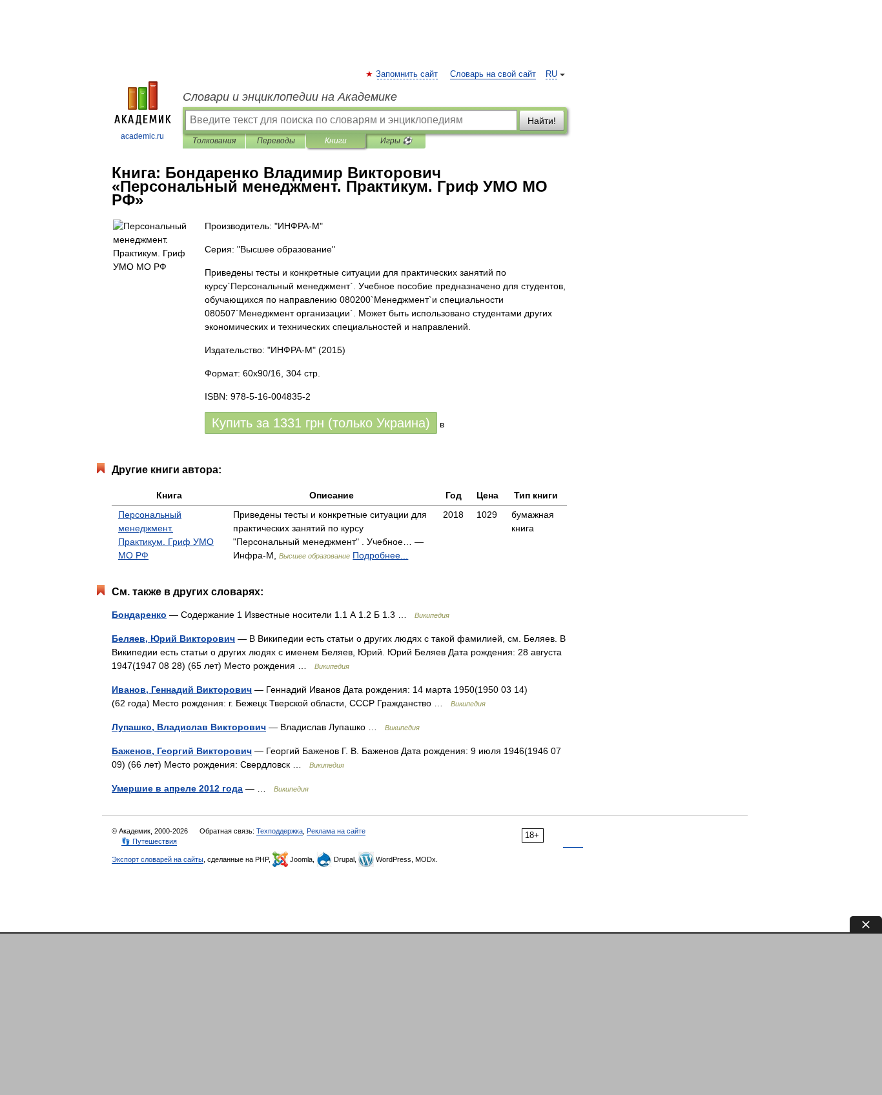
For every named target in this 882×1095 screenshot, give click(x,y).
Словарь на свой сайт (493, 74)
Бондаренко (139, 614)
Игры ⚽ (396, 140)
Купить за (321, 423)
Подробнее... (380, 555)
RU (551, 74)
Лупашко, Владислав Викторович (189, 727)
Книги (336, 140)
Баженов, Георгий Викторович (182, 751)
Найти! (542, 121)
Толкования (214, 140)
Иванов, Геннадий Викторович (182, 689)
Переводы (276, 140)
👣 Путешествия (149, 841)
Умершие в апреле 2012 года (177, 788)
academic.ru (142, 136)
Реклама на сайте (336, 831)
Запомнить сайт (407, 74)
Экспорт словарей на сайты (157, 859)
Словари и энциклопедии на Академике (290, 96)
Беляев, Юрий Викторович (173, 638)
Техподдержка (279, 831)
